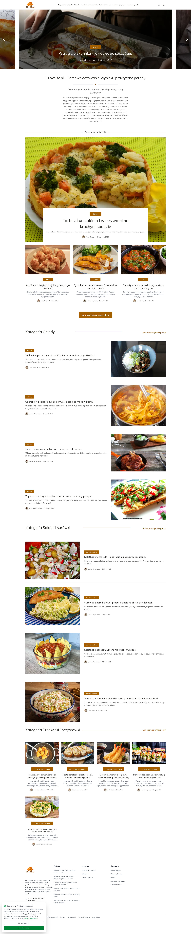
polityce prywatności (31, 918)
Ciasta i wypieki (133, 5)
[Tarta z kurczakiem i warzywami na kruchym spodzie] (95, 189)
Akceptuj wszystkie (24, 928)
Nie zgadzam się (23, 923)
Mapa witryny (96, 917)
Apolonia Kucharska (88, 870)
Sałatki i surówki (105, 5)
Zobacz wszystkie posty (154, 332)
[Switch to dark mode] (164, 5)
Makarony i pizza (119, 5)
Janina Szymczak (87, 877)
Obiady (76, 5)
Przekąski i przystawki (89, 5)
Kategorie (115, 866)
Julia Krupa (85, 874)
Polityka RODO (71, 917)
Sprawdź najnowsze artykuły (95, 315)
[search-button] (158, 5)
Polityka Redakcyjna (84, 917)
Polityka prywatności (52, 917)
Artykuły (57, 866)
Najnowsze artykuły (65, 5)
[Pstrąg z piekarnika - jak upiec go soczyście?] (95, 39)
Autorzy (85, 866)
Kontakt (62, 917)
